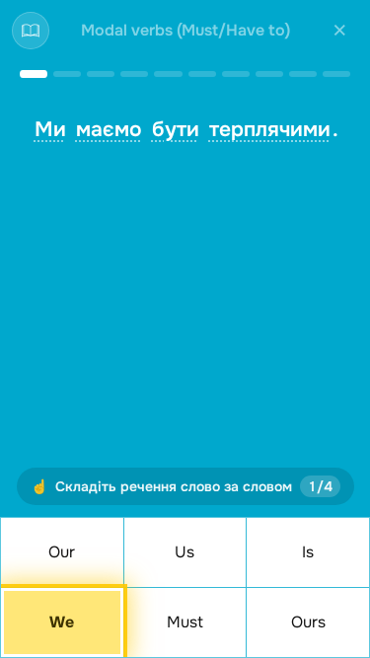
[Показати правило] (30, 30)
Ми (50, 129)
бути (175, 129)
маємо (109, 129)
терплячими (270, 129)
